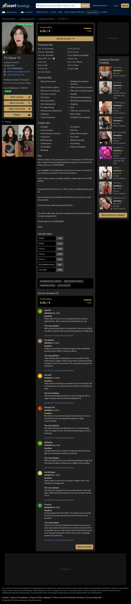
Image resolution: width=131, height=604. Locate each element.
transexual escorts (47, 285)
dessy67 (47, 375)
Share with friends (17, 109)
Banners (47, 597)
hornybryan (49, 340)
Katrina (116, 168)
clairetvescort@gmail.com (18, 71)
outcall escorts (64, 285)
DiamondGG (118, 117)
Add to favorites (17, 103)
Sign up (125, 5)
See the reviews (64, 39)
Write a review (16, 97)
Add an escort (42, 12)
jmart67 (47, 310)
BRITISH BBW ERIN (120, 132)
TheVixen (117, 67)
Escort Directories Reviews (72, 597)
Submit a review (84, 547)
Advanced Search (100, 5)
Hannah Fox (118, 147)
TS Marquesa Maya (120, 102)
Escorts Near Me (93, 597)
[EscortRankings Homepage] (18, 6)
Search (85, 5)
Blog (60, 12)
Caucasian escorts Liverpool (50, 281)
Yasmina (117, 183)
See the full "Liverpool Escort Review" (59, 336)
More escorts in (113, 215)
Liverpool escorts (27, 19)
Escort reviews (8, 19)
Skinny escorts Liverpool (73, 281)
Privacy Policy (36, 597)
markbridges (49, 472)
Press (55, 597)
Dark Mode (28, 12)
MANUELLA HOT (120, 198)
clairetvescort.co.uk (15, 74)
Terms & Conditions (19, 597)
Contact (104, 12)
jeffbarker (48, 442)
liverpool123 (49, 407)
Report (17, 115)
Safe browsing (11, 12)
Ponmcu (47, 505)
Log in (115, 5)
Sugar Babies (92, 12)
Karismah (117, 82)
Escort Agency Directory (75, 12)
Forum (53, 12)
